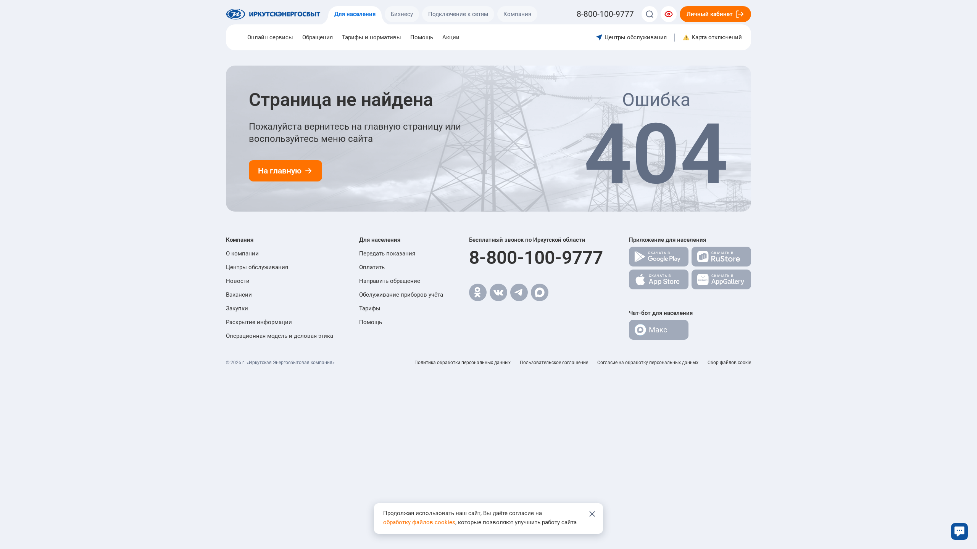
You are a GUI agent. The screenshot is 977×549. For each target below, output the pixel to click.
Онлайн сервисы (270, 37)
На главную (279, 170)
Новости (238, 281)
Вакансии (239, 294)
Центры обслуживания (257, 267)
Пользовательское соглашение (554, 362)
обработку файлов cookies (419, 522)
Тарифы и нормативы (371, 37)
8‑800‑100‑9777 (605, 14)
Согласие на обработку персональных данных (647, 362)
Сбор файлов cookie (729, 362)
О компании (242, 253)
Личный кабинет (710, 14)
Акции (450, 37)
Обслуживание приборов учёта (401, 294)
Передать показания (387, 253)
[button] (279, 240)
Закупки (237, 308)
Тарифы (369, 308)
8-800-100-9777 (536, 257)
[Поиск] (650, 14)
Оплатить (372, 267)
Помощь (421, 37)
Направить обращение (389, 281)
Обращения (317, 37)
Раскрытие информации (259, 322)
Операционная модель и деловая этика (279, 335)
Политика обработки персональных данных (462, 362)
